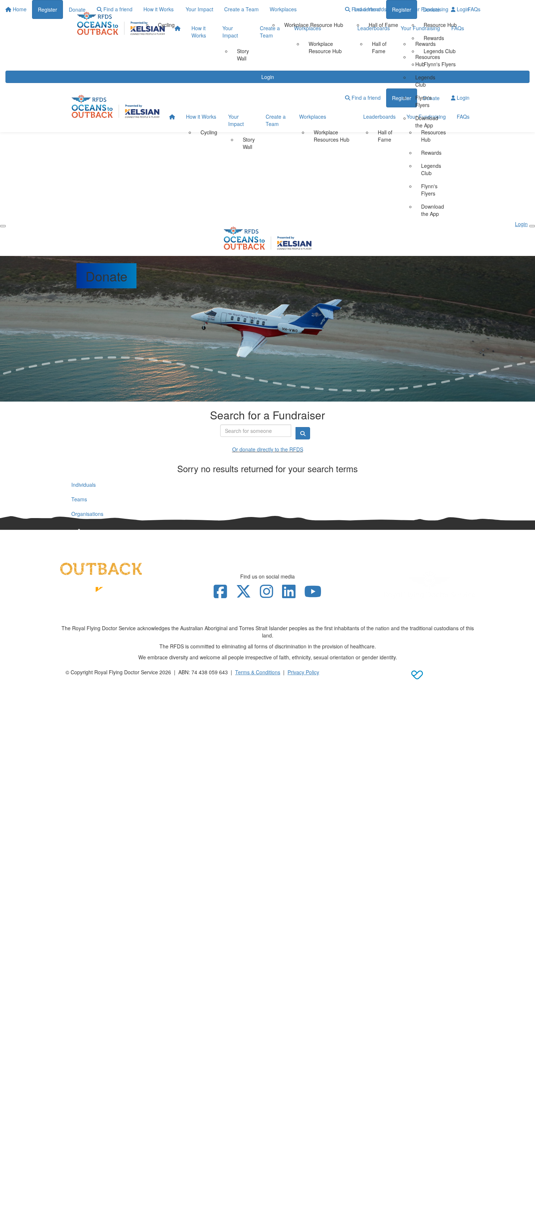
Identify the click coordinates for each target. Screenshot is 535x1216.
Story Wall (243, 54)
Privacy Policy (303, 672)
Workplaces (307, 28)
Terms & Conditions (257, 672)
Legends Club (425, 81)
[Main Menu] (3, 226)
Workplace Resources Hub (331, 136)
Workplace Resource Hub (325, 47)
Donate (431, 9)
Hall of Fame (379, 47)
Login (462, 9)
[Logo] (121, 23)
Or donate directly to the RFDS (267, 449)
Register (401, 9)
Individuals (83, 484)
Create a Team (270, 31)
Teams (79, 499)
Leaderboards (373, 28)
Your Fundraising (420, 28)
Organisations (87, 513)
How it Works (198, 31)
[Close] (532, 226)
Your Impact (230, 31)
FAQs (457, 28)
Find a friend (365, 9)
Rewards (425, 43)
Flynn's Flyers (423, 101)
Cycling (209, 132)
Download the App (426, 121)
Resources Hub (427, 60)
